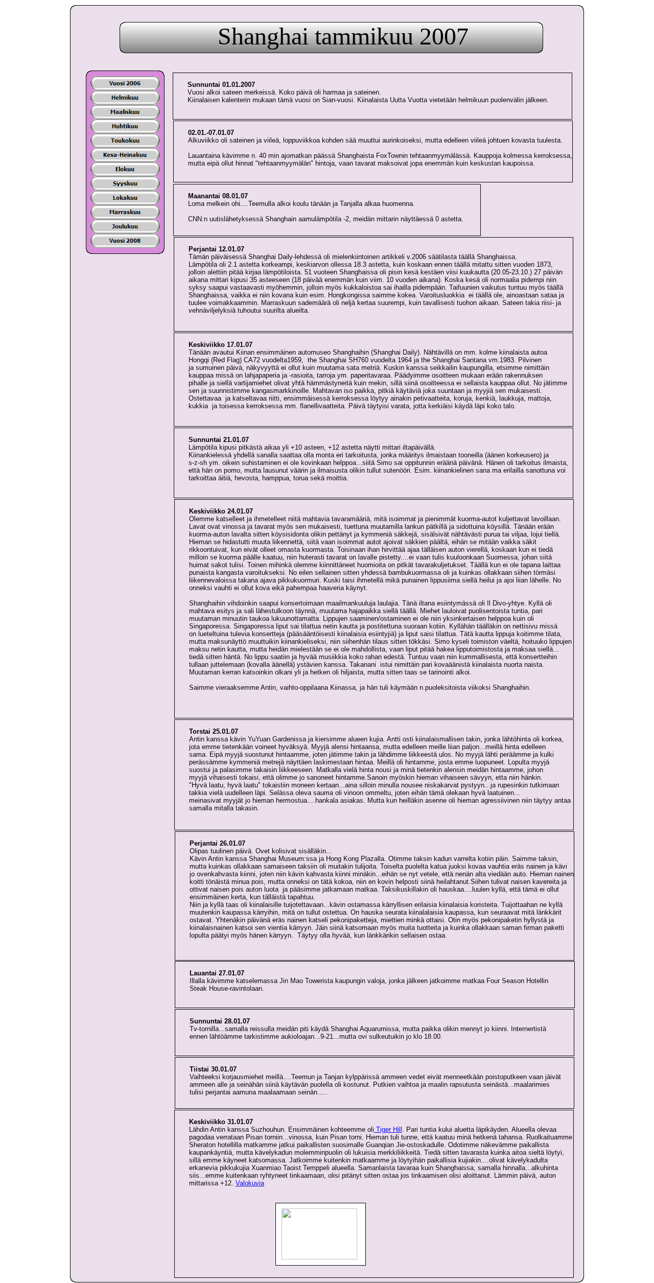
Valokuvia (250, 1183)
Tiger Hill (388, 1129)
